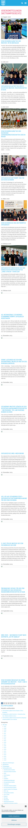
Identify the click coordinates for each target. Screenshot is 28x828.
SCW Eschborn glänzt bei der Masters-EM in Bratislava (11, 42)
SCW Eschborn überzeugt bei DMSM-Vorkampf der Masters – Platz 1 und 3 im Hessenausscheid (14, 682)
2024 (5, 756)
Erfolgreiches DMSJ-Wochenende (12, 453)
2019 (5, 747)
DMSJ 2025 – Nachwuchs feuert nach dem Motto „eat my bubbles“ (13, 636)
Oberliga (6, 798)
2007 (5, 726)
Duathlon (6, 778)
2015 (5, 740)
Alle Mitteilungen (7, 706)
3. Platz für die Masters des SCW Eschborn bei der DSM (12, 544)
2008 (5, 728)
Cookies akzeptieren (14, 816)
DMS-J (5, 777)
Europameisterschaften (9, 782)
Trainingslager (5, 766)
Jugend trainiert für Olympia (10, 789)
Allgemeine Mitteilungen (8, 762)
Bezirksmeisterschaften (9, 769)
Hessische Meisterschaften (10, 785)
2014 (5, 738)
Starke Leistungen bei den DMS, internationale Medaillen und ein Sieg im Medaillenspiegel (14, 361)
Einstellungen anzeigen (14, 824)
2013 (5, 737)
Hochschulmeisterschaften (10, 787)
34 (18, 703)
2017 (5, 744)
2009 (5, 730)
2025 (5, 758)
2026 (5, 760)
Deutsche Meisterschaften (10, 771)
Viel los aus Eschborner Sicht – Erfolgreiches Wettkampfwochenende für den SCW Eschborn (14, 498)
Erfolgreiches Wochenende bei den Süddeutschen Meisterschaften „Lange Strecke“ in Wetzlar (13, 270)
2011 (5, 733)
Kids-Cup (6, 791)
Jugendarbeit (5, 764)
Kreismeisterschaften (9, 792)
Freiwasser (6, 784)
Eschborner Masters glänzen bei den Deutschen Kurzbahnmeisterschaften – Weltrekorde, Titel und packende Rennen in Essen (14, 409)
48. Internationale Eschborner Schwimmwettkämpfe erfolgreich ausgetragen (12, 316)
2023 (5, 754)
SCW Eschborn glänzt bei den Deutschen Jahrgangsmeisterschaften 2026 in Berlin (13, 134)
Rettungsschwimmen (9, 801)
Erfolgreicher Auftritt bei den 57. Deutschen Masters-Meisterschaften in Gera (14, 88)
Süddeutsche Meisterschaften (11, 803)
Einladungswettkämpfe (9, 780)
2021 (5, 751)
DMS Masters (7, 775)
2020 (5, 749)
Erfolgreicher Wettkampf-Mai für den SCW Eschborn (12, 179)
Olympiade (6, 799)
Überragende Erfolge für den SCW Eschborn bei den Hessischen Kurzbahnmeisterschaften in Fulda (13, 590)
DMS (5, 773)
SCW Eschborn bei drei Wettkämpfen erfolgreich (13, 224)
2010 (5, 731)
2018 (5, 745)
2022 (5, 753)
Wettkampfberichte (7, 768)
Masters (6, 796)
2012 (5, 735)
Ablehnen (14, 820)
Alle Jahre (4, 724)
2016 (5, 742)
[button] (25, 806)
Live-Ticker (6, 794)
